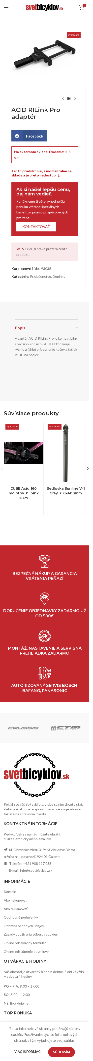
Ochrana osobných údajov (24, 926)
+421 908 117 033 (37, 863)
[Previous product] (63, 99)
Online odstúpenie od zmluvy (26, 951)
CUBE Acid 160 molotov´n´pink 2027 (24, 493)
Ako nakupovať (15, 900)
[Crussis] (23, 728)
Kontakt (10, 891)
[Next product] (75, 99)
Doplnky (59, 276)
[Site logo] (44, 7)
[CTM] (66, 728)
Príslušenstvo (40, 276)
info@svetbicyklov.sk (36, 870)
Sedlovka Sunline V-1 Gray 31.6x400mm (66, 491)
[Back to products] (69, 99)
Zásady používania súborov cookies (31, 934)
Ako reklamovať (16, 909)
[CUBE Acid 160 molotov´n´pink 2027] (23, 453)
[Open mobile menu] (6, 7)
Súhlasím (61, 1052)
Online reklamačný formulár (25, 943)
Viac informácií (28, 1052)
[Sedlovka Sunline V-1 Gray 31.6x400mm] (66, 453)
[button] (29, 135)
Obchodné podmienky (21, 917)
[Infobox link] (45, 680)
